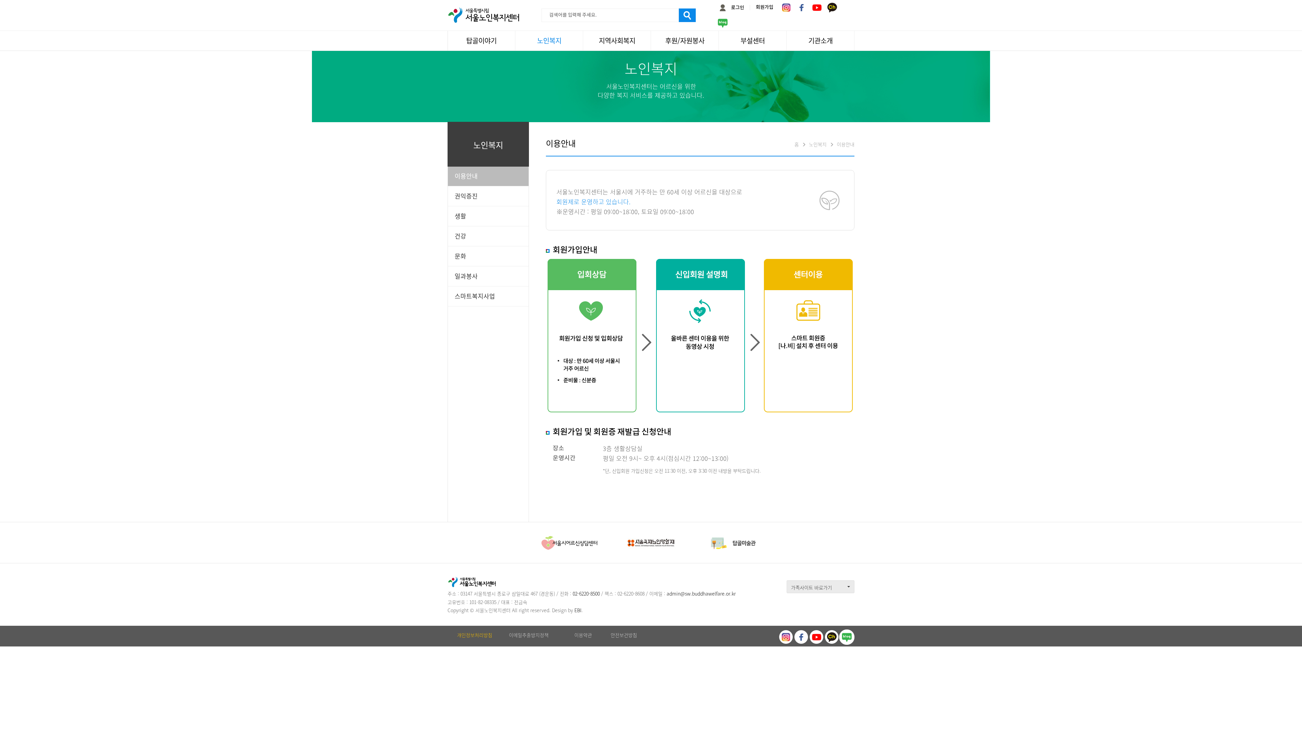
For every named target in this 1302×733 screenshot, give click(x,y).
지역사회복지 (617, 40)
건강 (460, 236)
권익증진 (466, 196)
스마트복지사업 (475, 296)
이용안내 (466, 176)
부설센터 (753, 40)
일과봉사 (466, 276)
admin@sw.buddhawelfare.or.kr (701, 593)
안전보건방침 (624, 635)
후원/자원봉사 (685, 40)
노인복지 (549, 40)
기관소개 (820, 40)
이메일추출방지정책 (529, 635)
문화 (460, 256)
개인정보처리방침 (474, 635)
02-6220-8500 (586, 593)
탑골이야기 (481, 40)
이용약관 (583, 635)
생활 (460, 216)
